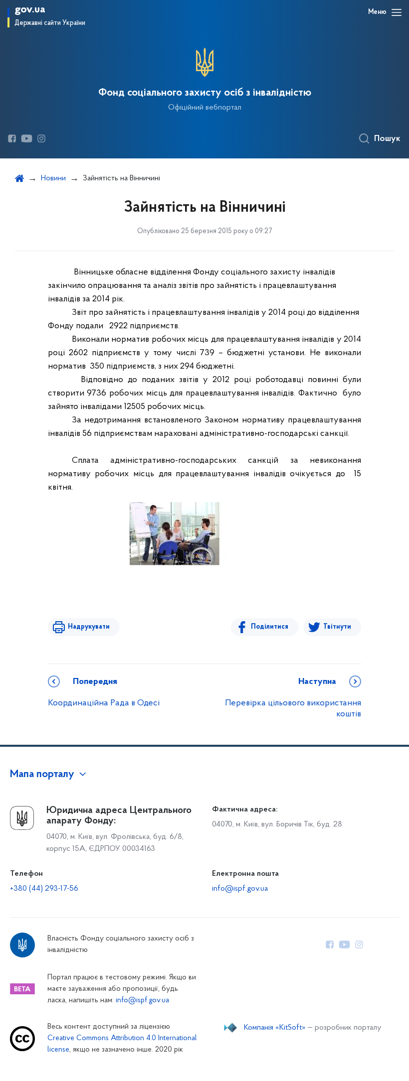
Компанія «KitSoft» (275, 1028)
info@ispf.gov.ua (240, 889)
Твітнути (337, 627)
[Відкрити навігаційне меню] (397, 12)
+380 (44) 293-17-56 (44, 889)
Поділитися (269, 627)
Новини (53, 178)
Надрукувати (89, 627)
